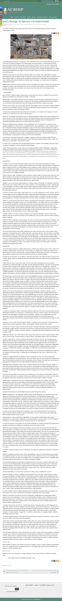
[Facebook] (52, 33)
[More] (58, 33)
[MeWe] (1, 18)
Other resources (53, 17)
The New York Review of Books (39, 24)
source (4, 25)
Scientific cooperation (42, 17)
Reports (34, 17)
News (11, 17)
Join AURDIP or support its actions (46, 585)
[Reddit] (56, 33)
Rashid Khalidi (28, 24)
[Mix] (1, 20)
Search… (39, 1)
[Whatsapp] (1, 22)
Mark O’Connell (20, 24)
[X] (54, 33)
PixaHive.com (37, 599)
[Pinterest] (1, 16)
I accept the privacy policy (12, 591)
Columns (16, 17)
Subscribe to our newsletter (53, 4)
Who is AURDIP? (29, 585)
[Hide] (0, 26)
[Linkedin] (1, 14)
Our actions (23, 17)
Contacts (36, 585)
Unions (28, 17)
